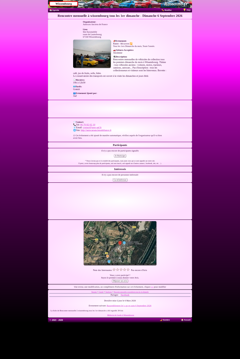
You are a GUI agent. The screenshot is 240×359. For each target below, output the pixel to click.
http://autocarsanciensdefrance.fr (96, 130)
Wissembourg (64, 3)
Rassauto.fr (176, 3)
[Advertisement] (120, 108)
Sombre (166, 320)
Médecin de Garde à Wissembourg (120, 315)
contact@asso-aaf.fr (92, 127)
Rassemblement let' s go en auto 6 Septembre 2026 (129, 305)
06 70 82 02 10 (87, 124)
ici (152, 287)
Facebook (125, 295)
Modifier (166, 10)
